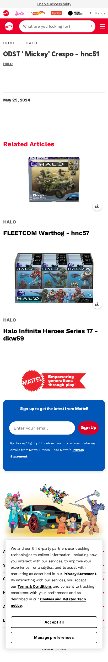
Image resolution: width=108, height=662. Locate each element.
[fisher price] (56, 13)
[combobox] (57, 26)
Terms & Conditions (34, 586)
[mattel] (6, 13)
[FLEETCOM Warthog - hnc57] (54, 183)
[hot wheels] (38, 13)
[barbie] (20, 13)
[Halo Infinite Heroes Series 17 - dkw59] (54, 281)
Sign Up (88, 428)
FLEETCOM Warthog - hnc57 (46, 233)
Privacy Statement (79, 574)
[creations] (75, 13)
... (21, 43)
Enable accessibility (54, 4)
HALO (8, 64)
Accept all (54, 622)
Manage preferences (54, 637)
